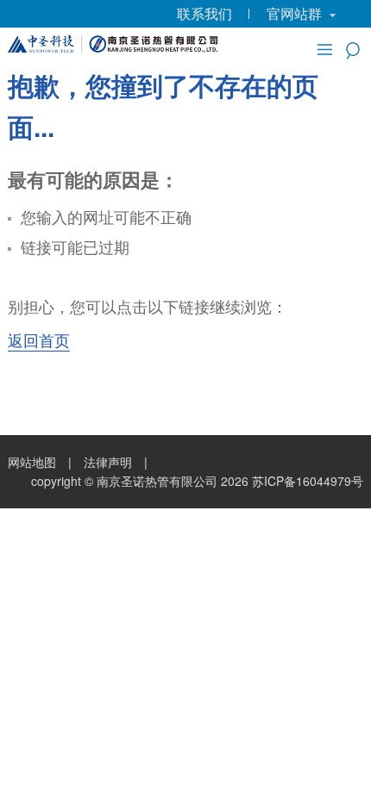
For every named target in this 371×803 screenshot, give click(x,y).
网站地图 (32, 461)
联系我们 (204, 13)
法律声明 (108, 461)
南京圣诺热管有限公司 (157, 480)
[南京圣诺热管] (115, 46)
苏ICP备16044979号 (307, 480)
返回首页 (39, 339)
